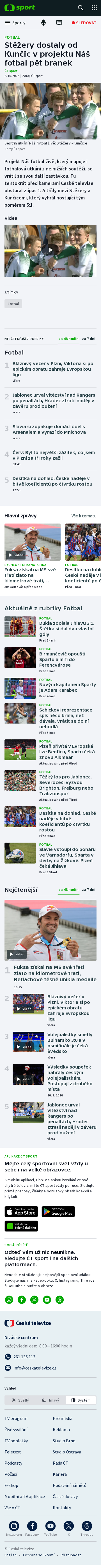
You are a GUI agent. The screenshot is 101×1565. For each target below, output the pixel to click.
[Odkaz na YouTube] (47, 1299)
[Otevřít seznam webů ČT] (94, 8)
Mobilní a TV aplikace (24, 1496)
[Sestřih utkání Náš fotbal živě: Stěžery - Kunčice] (50, 111)
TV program (15, 1418)
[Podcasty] (43, 22)
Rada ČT (60, 1463)
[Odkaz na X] (34, 1299)
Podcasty (13, 1463)
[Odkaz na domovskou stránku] (28, 7)
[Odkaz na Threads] (59, 1299)
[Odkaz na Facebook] (21, 1299)
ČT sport (11, 71)
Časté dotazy (65, 1496)
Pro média (62, 1418)
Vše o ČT (12, 1507)
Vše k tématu (84, 516)
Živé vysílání (15, 1429)
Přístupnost (71, 1554)
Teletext (12, 1452)
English (10, 1554)
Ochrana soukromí (38, 1554)
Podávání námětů (69, 1485)
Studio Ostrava (67, 1452)
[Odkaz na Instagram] (9, 1299)
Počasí (10, 1474)
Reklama (61, 1429)
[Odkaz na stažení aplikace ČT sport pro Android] (58, 1211)
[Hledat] (81, 8)
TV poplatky (16, 1440)
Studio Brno (64, 1440)
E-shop (11, 1485)
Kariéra (60, 1474)
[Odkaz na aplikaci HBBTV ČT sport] (21, 1226)
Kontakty (62, 1507)
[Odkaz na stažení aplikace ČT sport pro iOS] (21, 1211)
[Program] (59, 22)
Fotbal (12, 37)
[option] (20, 1400)
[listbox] (50, 1400)
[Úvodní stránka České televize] (28, 1323)
